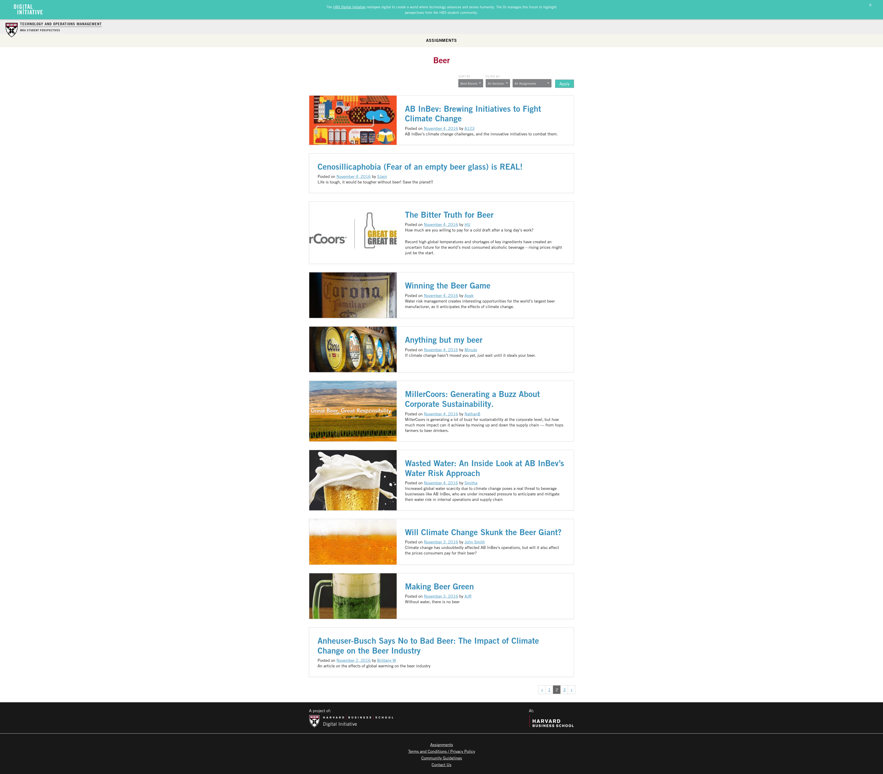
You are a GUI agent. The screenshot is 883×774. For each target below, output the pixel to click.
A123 (469, 128)
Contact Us (441, 764)
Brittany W (386, 660)
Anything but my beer (443, 340)
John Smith (474, 541)
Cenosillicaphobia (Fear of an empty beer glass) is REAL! (420, 166)
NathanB (472, 413)
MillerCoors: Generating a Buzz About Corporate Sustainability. (472, 399)
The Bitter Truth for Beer (449, 215)
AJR (468, 596)
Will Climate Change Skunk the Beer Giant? (483, 532)
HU (467, 224)
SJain (382, 176)
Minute (470, 349)
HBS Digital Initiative (349, 7)
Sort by (464, 76)
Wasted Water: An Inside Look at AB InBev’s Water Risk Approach (484, 468)
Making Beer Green (439, 586)
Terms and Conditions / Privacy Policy (441, 751)
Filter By (493, 76)
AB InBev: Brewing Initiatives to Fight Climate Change (473, 113)
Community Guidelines (441, 757)
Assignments (441, 40)
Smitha (470, 482)
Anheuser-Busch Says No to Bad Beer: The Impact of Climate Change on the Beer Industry (428, 645)
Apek (468, 295)
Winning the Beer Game (447, 285)
